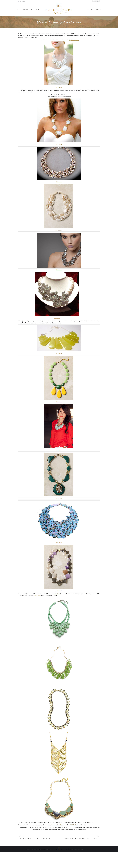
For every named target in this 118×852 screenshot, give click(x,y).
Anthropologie (59, 230)
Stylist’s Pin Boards (74, 824)
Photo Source (59, 87)
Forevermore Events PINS (56, 824)
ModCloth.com (57, 593)
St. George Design (47, 848)
